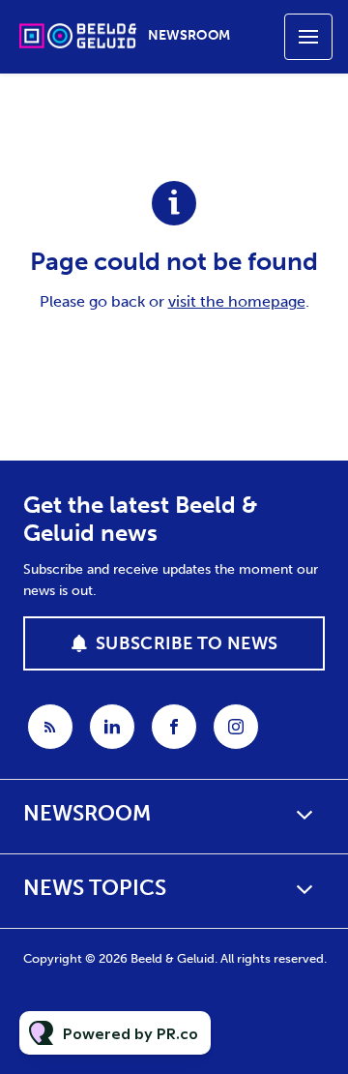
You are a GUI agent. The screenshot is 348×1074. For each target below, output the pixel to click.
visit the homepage (236, 301)
